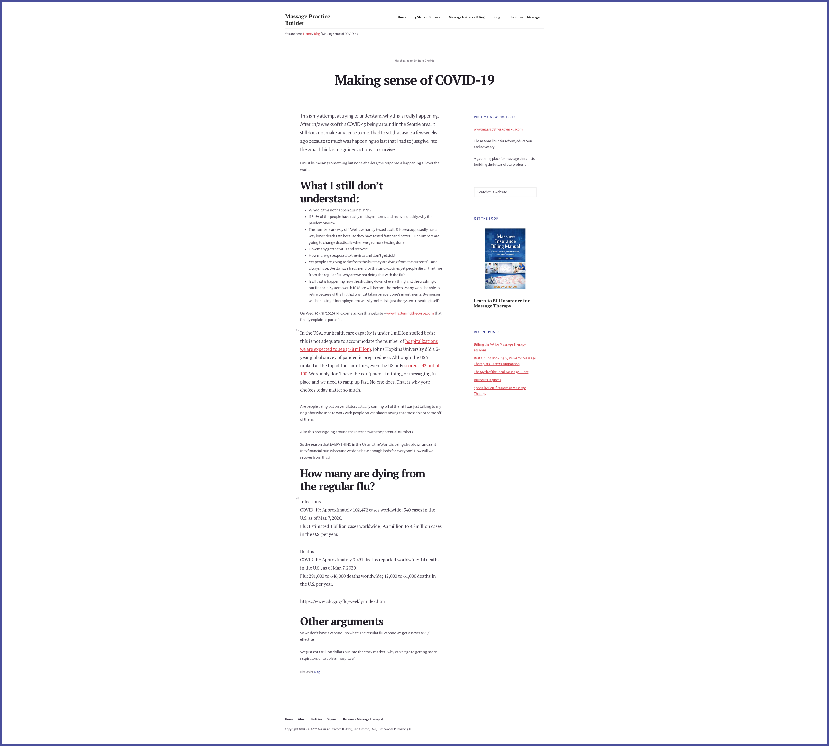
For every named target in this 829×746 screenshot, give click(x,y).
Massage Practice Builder (307, 20)
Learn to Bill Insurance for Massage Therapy (502, 303)
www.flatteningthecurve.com (410, 313)
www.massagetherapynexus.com (498, 129)
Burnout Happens (487, 380)
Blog (317, 672)
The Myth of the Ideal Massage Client (501, 372)
